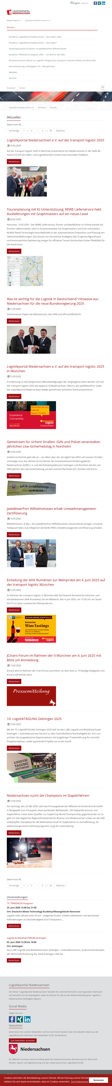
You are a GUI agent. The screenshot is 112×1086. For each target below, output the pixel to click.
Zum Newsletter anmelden (23, 1040)
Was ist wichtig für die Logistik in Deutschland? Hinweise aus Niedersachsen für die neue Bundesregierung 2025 (52, 301)
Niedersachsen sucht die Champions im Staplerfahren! (48, 795)
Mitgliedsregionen (14, 20)
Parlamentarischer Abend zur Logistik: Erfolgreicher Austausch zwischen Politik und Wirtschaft (52, 60)
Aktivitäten (11, 27)
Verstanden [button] (98, 1080)
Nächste (60, 130)
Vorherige (14, 130)
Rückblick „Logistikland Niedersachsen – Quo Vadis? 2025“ (35, 37)
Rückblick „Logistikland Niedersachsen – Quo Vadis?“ (33, 42)
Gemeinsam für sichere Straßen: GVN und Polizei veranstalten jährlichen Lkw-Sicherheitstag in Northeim (53, 444)
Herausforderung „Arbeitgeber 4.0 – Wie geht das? (32, 66)
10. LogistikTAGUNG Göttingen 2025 (34, 718)
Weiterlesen (14, 161)
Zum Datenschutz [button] (79, 1082)
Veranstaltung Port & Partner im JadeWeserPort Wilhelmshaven (38, 48)
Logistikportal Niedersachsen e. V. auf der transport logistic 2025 (55, 140)
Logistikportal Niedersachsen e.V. (37, 20)
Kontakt (22, 88)
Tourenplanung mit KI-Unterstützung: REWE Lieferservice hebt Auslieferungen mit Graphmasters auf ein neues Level (54, 211)
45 (51, 130)
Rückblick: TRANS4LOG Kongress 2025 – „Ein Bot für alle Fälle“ (37, 54)
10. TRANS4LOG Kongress (20, 903)
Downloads (11, 88)
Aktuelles (13, 72)
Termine (13, 78)
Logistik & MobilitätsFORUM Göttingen (26, 937)
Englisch (84, 3)
